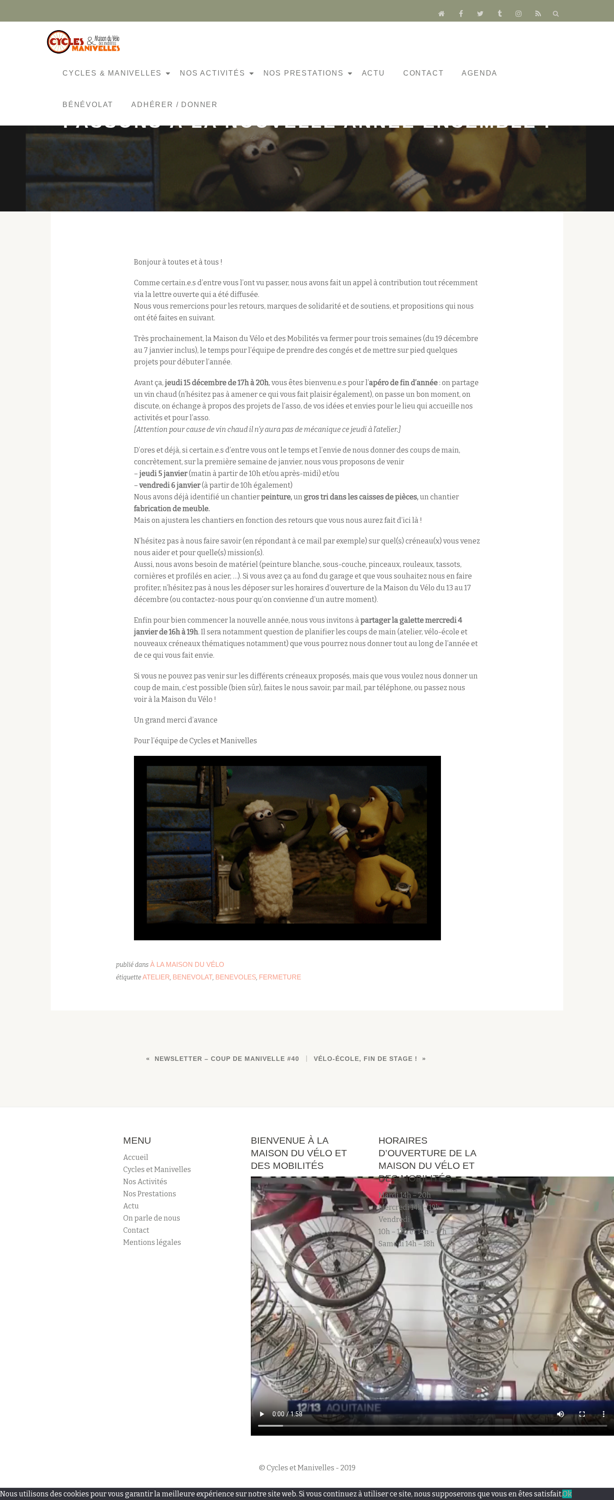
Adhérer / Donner (174, 104)
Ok (567, 1494)
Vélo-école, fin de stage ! (366, 1058)
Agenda (480, 73)
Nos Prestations (149, 1194)
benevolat (193, 977)
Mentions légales (152, 1242)
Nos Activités (212, 73)
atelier (156, 977)
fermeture (280, 977)
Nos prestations (303, 73)
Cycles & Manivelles (112, 73)
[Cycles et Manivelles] (85, 42)
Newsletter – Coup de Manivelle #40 (227, 1058)
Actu (373, 73)
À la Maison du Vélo (187, 964)
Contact (423, 73)
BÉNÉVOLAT (87, 104)
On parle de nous (151, 1218)
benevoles (235, 977)
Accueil (135, 1157)
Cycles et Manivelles (157, 1169)
